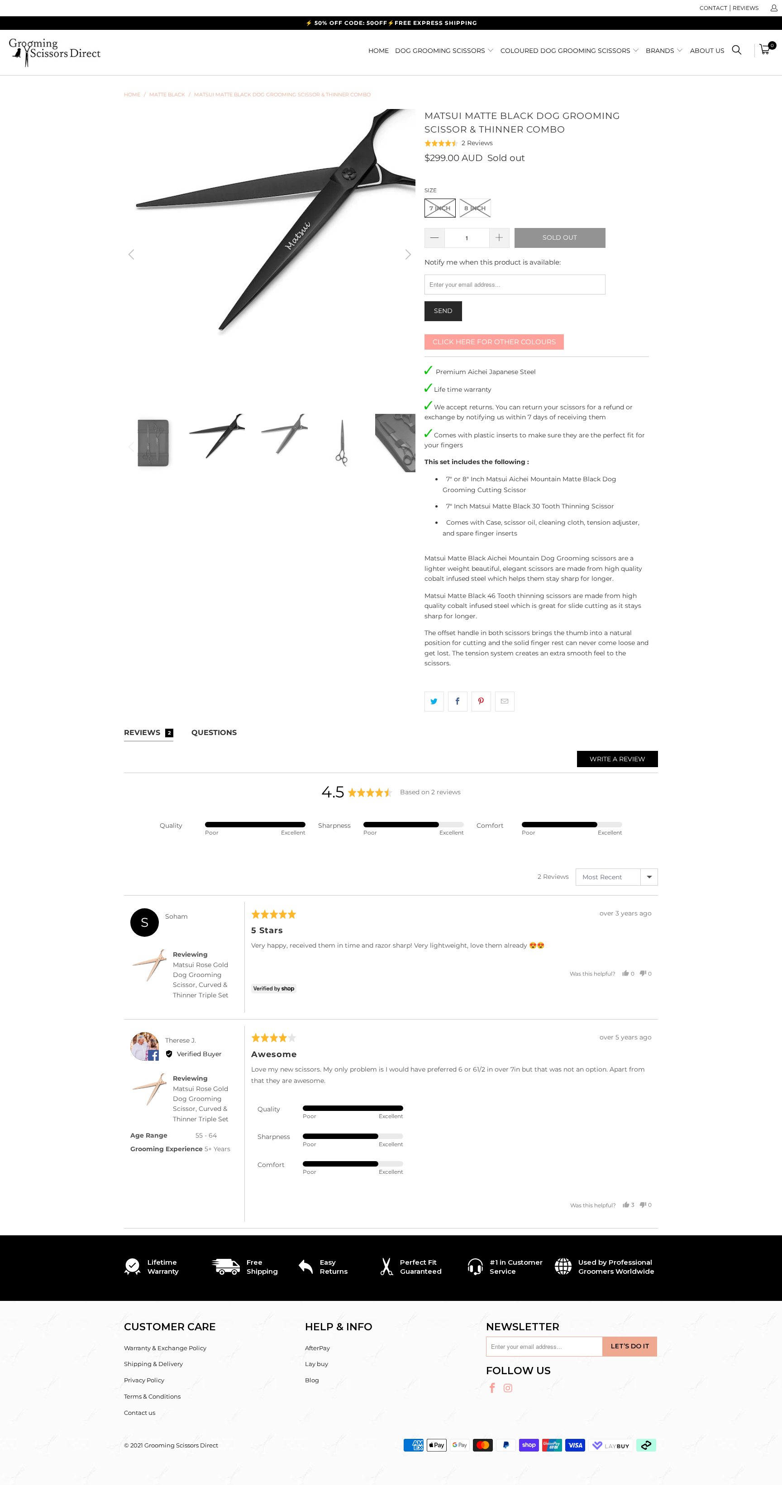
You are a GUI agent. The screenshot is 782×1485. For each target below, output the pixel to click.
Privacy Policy (144, 1380)
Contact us (139, 1412)
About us (707, 51)
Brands (661, 51)
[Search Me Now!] (737, 51)
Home (378, 51)
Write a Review (617, 759)
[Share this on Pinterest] (481, 702)
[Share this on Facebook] (457, 702)
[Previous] (133, 254)
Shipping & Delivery (153, 1363)
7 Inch (440, 208)
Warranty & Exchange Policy (165, 1348)
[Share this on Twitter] (434, 702)
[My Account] (773, 8)
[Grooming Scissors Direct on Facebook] (493, 1389)
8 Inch (475, 208)
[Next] (407, 254)
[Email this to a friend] (505, 702)
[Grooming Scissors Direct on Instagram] (508, 1389)
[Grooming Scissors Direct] (67, 52)
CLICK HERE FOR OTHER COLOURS (494, 341)
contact (713, 8)
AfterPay (317, 1348)
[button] (458, 142)
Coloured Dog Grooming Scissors (566, 51)
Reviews (745, 8)
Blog (312, 1380)
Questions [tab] (214, 732)
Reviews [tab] (147, 732)
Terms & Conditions (152, 1396)
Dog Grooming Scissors (441, 51)
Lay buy (316, 1363)
